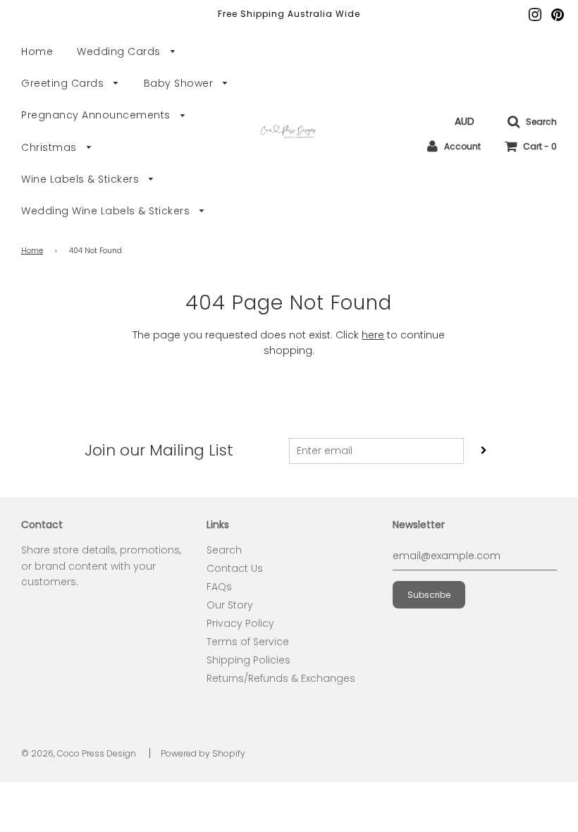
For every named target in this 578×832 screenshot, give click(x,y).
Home (37, 51)
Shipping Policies (248, 660)
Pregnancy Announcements (97, 115)
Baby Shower (180, 83)
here (373, 335)
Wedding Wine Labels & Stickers (107, 211)
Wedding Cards (120, 51)
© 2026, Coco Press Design (78, 753)
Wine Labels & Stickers (81, 179)
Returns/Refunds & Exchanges (281, 678)
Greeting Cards (64, 83)
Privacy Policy (240, 623)
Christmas (50, 147)
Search (224, 550)
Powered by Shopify (203, 753)
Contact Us (235, 568)
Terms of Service (248, 642)
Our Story (230, 605)
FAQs (219, 587)
